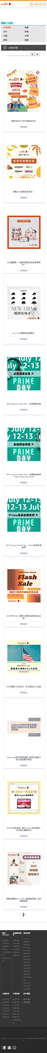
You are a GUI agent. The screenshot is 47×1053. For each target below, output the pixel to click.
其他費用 (26, 989)
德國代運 (26, 974)
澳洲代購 (26, 965)
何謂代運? (16, 999)
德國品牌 (16, 955)
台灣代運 (26, 962)
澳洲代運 (26, 968)
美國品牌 (16, 940)
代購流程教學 (6, 953)
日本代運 (26, 950)
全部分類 (13, 47)
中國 (5, 36)
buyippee (6, 4)
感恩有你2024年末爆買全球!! (23, 121)
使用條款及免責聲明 (32, 1038)
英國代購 (26, 953)
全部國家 (7, 27)
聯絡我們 (5, 946)
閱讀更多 (23, 127)
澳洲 (5, 40)
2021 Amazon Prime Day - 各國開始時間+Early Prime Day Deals (23, 475)
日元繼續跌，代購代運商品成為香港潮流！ (23, 263)
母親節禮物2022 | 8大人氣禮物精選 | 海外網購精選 (23, 900)
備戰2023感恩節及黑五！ (24, 192)
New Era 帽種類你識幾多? (23, 333)
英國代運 (26, 956)
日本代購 (26, 948)
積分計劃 (26, 999)
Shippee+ (26, 939)
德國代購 (26, 971)
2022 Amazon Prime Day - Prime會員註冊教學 (24, 546)
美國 (27, 27)
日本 (5, 32)
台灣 (27, 36)
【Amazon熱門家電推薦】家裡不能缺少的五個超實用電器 (23, 758)
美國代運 (26, 945)
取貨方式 (26, 983)
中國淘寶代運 (27, 978)
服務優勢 (5, 940)
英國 (27, 32)
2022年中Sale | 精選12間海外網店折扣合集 (23, 617)
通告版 (4, 949)
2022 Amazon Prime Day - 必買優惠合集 (23, 404)
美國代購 (26, 942)
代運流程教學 (6, 959)
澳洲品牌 (16, 952)
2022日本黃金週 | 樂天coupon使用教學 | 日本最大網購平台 (24, 829)
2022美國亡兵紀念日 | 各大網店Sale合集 (23, 687)
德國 (27, 40)
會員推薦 (26, 1002)
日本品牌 (16, 943)
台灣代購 (26, 959)
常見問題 (5, 943)
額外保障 (26, 986)
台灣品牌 (16, 949)
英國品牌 (16, 946)
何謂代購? (6, 999)
